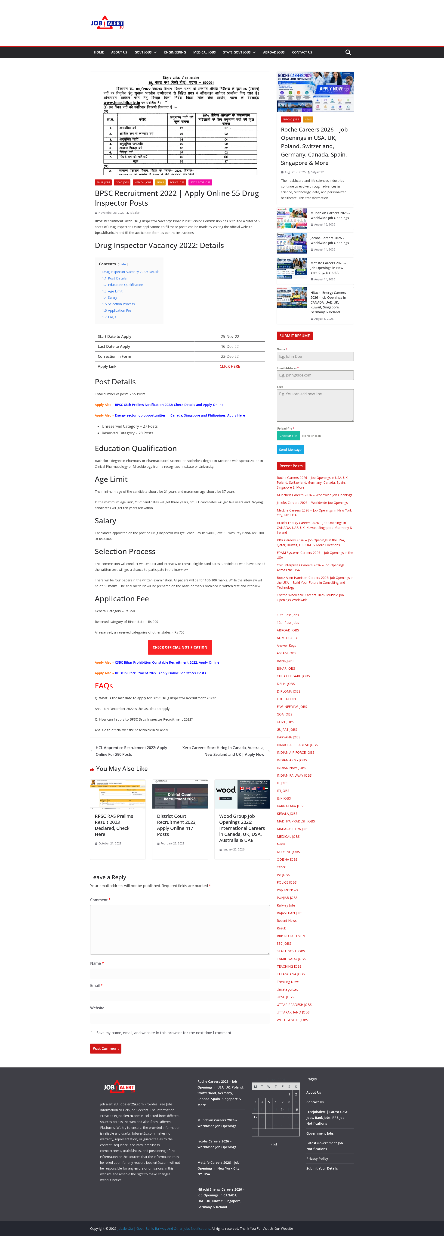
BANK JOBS (285, 661)
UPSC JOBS (285, 997)
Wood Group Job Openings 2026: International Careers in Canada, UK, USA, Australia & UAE (242, 828)
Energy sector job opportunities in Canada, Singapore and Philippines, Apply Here (180, 415)
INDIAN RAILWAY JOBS (294, 775)
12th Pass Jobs (288, 622)
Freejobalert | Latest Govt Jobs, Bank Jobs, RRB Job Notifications (327, 1118)
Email (96, 985)
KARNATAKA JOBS (291, 806)
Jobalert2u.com (132, 1104)
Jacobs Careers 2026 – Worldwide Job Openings (330, 240)
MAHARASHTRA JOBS (293, 829)
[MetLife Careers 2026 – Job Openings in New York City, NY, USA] (292, 271)
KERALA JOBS (287, 813)
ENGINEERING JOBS (292, 706)
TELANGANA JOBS (291, 974)
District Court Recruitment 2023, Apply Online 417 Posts (177, 825)
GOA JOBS (284, 714)
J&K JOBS (284, 798)
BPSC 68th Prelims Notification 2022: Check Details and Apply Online (169, 404)
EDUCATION (286, 699)
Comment (100, 899)
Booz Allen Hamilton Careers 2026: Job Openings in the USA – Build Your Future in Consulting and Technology (315, 582)
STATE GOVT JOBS (237, 52)
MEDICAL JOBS (204, 52)
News (160, 182)
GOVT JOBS (143, 52)
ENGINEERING (175, 52)
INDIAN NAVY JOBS (291, 767)
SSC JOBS (284, 943)
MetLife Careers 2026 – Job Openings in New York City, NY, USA (328, 268)
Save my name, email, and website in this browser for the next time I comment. (164, 1032)
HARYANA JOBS (288, 737)
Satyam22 (317, 172)
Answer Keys (286, 645)
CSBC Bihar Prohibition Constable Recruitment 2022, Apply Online (167, 662)
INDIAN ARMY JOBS (292, 760)
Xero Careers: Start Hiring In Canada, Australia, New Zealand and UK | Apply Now (223, 751)
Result (281, 928)
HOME (99, 52)
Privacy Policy (317, 1158)
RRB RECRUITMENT (292, 936)
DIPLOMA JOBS (288, 691)
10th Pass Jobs (288, 615)
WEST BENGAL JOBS (292, 1020)
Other (281, 867)
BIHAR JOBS (103, 182)
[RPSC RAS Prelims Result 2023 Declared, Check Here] (117, 782)
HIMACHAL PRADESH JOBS (297, 745)
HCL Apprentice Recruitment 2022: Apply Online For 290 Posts (131, 751)
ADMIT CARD (287, 638)
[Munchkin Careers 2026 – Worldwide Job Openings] (292, 219)
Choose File (288, 435)
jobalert (135, 213)
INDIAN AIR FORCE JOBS (295, 752)
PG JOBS (283, 874)
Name (97, 963)
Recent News (287, 920)
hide (123, 264)
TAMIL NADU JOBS (291, 959)
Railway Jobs (286, 905)
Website (97, 1007)
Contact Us (302, 52)
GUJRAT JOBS (287, 729)
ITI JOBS (283, 790)
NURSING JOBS (288, 852)
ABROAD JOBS (274, 52)
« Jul (274, 1144)
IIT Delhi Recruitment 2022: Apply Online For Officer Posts (160, 673)
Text (280, 387)
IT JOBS (282, 783)
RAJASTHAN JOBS (290, 913)
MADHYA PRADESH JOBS (296, 821)
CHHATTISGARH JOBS (293, 676)
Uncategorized (288, 989)
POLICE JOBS (177, 182)
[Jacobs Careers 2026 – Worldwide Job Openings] (292, 244)
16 (296, 1109)
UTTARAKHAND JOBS (293, 1012)
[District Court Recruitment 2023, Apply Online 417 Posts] (180, 782)
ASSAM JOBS (286, 653)
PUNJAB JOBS (287, 897)
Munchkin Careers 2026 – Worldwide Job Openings (330, 215)
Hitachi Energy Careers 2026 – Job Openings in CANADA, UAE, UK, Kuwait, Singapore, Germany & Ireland (328, 302)
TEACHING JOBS (289, 966)
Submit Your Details (322, 1168)
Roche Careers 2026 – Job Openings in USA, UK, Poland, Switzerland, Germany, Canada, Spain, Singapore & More (314, 145)
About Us (119, 52)
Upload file (285, 428)
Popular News (287, 890)
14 (282, 1109)
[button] (154, 52)
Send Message (290, 449)
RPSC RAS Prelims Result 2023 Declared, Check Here (114, 825)
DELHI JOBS (286, 683)
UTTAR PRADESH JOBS (294, 1004)
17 (255, 1117)
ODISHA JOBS (287, 859)
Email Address (288, 368)
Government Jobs (320, 1133)
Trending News (288, 981)
